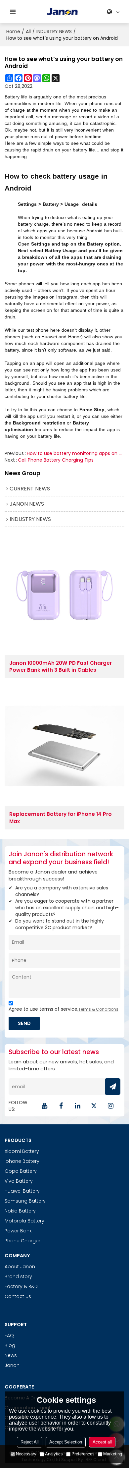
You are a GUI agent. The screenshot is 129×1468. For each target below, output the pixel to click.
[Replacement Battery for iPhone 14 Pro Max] (64, 746)
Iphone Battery (22, 1161)
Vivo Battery (19, 1181)
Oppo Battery (21, 1171)
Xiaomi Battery (22, 1151)
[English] (114, 12)
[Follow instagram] (110, 1105)
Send (24, 1023)
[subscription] (112, 1086)
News (11, 1355)
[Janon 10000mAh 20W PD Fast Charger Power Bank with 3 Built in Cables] (64, 595)
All (28, 31)
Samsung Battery (25, 1201)
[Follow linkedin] (77, 1105)
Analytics (54, 1453)
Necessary (26, 1453)
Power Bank (18, 1230)
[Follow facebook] (60, 1105)
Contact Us (18, 1296)
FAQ (9, 1335)
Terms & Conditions (98, 1009)
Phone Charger (22, 1240)
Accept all (102, 1442)
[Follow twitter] (94, 1105)
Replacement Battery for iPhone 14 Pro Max (60, 817)
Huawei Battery (22, 1191)
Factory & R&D (21, 1286)
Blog (10, 1345)
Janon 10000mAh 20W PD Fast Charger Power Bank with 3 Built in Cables (60, 666)
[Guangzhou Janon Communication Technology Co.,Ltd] (62, 12)
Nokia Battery (20, 1211)
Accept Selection (65, 1442)
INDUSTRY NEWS (54, 31)
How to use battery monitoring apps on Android (75, 453)
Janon (12, 1365)
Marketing (112, 1453)
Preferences (83, 1453)
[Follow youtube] (44, 1105)
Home (13, 31)
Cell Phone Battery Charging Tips (56, 460)
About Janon (20, 1266)
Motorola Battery (24, 1220)
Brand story (18, 1276)
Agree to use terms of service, (63, 1009)
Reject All (30, 1442)
